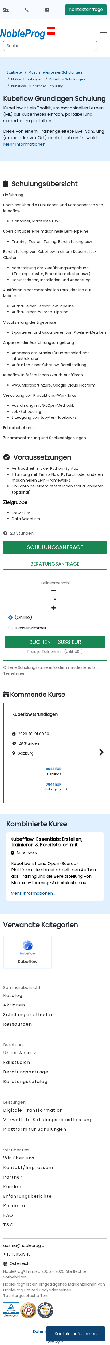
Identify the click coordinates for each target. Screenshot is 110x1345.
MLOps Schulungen (26, 79)
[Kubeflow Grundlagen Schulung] (27, 33)
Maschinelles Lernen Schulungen (55, 72)
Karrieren (15, 1206)
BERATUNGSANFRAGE (55, 563)
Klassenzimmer (31, 628)
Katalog (12, 995)
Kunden (12, 1187)
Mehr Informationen (24, 144)
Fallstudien (16, 1062)
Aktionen (14, 1005)
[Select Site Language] (6, 9)
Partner (12, 1177)
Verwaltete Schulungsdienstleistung (48, 1120)
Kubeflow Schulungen (67, 79)
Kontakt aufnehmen (75, 1334)
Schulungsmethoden (28, 1015)
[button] (100, 752)
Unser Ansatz (19, 1053)
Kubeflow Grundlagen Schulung (37, 86)
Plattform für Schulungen (34, 1129)
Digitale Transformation (33, 1110)
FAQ (8, 1215)
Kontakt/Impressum (28, 1167)
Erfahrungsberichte (27, 1196)
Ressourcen (17, 1024)
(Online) (23, 617)
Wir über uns (18, 1158)
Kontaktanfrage (86, 9)
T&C (8, 1225)
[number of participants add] (55, 608)
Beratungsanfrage (26, 1072)
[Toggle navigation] (103, 34)
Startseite (14, 72)
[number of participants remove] (55, 590)
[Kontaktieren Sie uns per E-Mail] (46, 9)
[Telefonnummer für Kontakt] (26, 9)
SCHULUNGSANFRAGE (55, 547)
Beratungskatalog (25, 1081)
